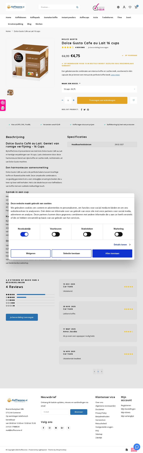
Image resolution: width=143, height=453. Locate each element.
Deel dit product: (70, 109)
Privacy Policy (101, 413)
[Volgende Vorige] (101, 371)
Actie (95, 17)
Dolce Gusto (70, 39)
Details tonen (120, 244)
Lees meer (115, 75)
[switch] (56, 234)
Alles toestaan (112, 253)
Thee (119, 17)
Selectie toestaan (71, 253)
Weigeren (30, 253)
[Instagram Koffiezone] (49, 428)
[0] (136, 7)
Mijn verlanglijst (127, 416)
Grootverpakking (15, 24)
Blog (29, 24)
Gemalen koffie (51, 17)
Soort (128, 17)
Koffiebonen (20, 17)
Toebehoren (107, 17)
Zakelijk (99, 437)
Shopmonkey (61, 450)
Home (8, 17)
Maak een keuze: (71, 83)
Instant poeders (69, 17)
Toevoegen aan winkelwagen (102, 100)
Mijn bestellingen (128, 409)
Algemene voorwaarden (106, 406)
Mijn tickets (125, 412)
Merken (39, 24)
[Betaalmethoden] (126, 449)
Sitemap (99, 434)
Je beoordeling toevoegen (98, 47)
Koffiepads (35, 17)
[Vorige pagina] (94, 371)
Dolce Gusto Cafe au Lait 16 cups (27, 31)
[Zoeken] (77, 7)
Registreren (126, 405)
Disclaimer (100, 409)
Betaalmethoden (102, 416)
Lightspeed (42, 450)
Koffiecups (84, 17)
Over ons (99, 402)
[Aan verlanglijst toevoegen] (133, 100)
